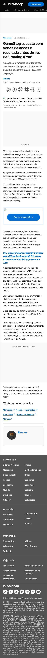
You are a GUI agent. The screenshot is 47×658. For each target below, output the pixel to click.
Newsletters (36, 4)
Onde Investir (9, 475)
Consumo (29, 480)
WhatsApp (8, 546)
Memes (6, 419)
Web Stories (31, 546)
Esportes (29, 485)
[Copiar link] (39, 89)
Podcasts (7, 551)
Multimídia (9, 535)
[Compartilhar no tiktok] (33, 592)
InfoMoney (9, 459)
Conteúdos (8, 519)
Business (7, 495)
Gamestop (30, 410)
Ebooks (28, 523)
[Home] (15, 4)
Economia (8, 485)
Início (6, 10)
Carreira (29, 490)
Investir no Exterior (25, 414)
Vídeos (28, 541)
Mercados (7, 38)
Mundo (6, 490)
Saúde (28, 495)
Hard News (8, 414)
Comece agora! (22, 217)
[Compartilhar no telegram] (32, 89)
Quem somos (9, 570)
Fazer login (8, 565)
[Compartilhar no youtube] (38, 592)
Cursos (28, 518)
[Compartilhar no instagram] (5, 592)
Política (6, 480)
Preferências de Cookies (32, 572)
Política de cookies (34, 565)
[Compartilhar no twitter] (20, 89)
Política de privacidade (8, 577)
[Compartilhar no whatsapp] (8, 89)
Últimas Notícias (21, 10)
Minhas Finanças (33, 470)
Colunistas (30, 500)
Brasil (27, 475)
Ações (19, 410)
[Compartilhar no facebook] (14, 89)
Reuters (6, 78)
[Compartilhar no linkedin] (26, 89)
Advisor (7, 500)
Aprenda (8, 509)
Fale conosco (31, 578)
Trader (28, 465)
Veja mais (8, 560)
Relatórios (8, 514)
